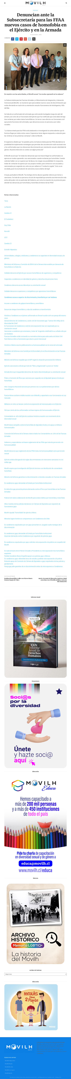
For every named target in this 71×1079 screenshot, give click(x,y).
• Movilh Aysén (8, 1073)
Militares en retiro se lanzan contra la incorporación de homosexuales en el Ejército (32, 404)
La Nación (7, 207)
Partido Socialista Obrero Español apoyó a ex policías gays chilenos (27, 556)
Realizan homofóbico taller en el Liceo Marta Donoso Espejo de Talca (18, 579)
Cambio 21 (8, 213)
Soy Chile (7, 225)
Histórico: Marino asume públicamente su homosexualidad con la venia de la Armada (33, 345)
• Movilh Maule (8, 1063)
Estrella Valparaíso (10, 249)
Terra (6, 201)
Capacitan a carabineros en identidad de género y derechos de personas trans (31, 279)
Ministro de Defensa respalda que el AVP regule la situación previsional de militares (32, 360)
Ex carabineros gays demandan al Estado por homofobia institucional (27, 483)
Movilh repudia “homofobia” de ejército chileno (20, 512)
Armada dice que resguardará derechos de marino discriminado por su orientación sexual (34, 372)
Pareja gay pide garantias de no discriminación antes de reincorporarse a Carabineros (33, 566)
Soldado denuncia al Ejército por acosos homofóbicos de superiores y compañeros (32, 273)
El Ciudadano (8, 219)
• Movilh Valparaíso (9, 1060)
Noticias (35, 10)
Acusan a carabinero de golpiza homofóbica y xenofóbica (24, 303)
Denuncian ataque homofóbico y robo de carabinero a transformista (27, 309)
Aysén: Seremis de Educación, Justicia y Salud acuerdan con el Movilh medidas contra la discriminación (53, 580)
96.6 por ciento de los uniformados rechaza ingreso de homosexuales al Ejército (31, 410)
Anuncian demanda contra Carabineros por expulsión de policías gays (28, 536)
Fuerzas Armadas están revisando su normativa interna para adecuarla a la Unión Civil (33, 336)
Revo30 (7, 231)
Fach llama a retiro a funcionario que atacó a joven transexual (25, 339)
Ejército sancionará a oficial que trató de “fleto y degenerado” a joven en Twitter (31, 366)
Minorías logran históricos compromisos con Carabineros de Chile (27, 519)
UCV (5, 237)
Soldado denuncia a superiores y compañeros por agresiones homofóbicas (30, 291)
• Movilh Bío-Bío (8, 1067)
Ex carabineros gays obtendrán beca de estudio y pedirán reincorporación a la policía (33, 559)
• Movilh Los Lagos (9, 1070)
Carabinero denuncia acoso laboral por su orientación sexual (24, 285)
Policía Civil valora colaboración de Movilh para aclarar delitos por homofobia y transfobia (34, 498)
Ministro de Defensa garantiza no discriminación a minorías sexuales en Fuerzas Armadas (35, 477)
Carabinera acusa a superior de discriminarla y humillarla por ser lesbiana (30, 297)
